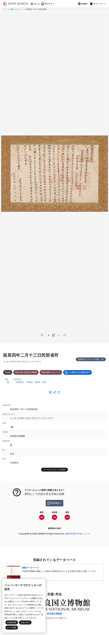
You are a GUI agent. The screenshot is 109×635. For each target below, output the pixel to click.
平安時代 (19, 382)
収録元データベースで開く (89, 359)
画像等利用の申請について (77, 533)
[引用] (51, 392)
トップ (4, 9)
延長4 (37, 382)
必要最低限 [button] (11, 622)
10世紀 (29, 382)
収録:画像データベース (50, 372)
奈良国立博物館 (54, 613)
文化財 (8, 372)
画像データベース (16, 9)
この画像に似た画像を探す (79, 372)
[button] (98, 4)
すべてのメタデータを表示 (54, 469)
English (84, 4)
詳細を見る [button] (25, 622)
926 (44, 382)
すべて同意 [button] (11, 627)
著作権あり (56, 503)
